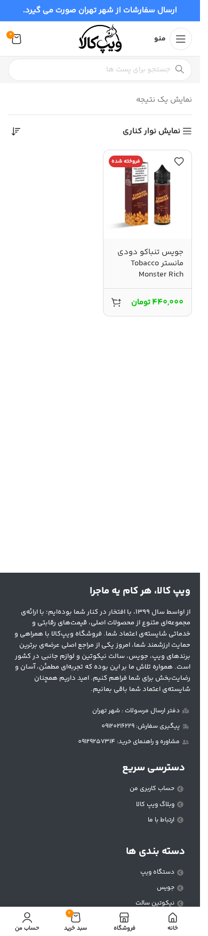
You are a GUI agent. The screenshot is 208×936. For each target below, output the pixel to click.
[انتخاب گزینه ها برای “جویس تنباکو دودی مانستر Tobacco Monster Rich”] (116, 302)
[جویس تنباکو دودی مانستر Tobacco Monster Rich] (147, 194)
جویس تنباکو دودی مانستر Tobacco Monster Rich (150, 263)
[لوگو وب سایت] (99, 38)
